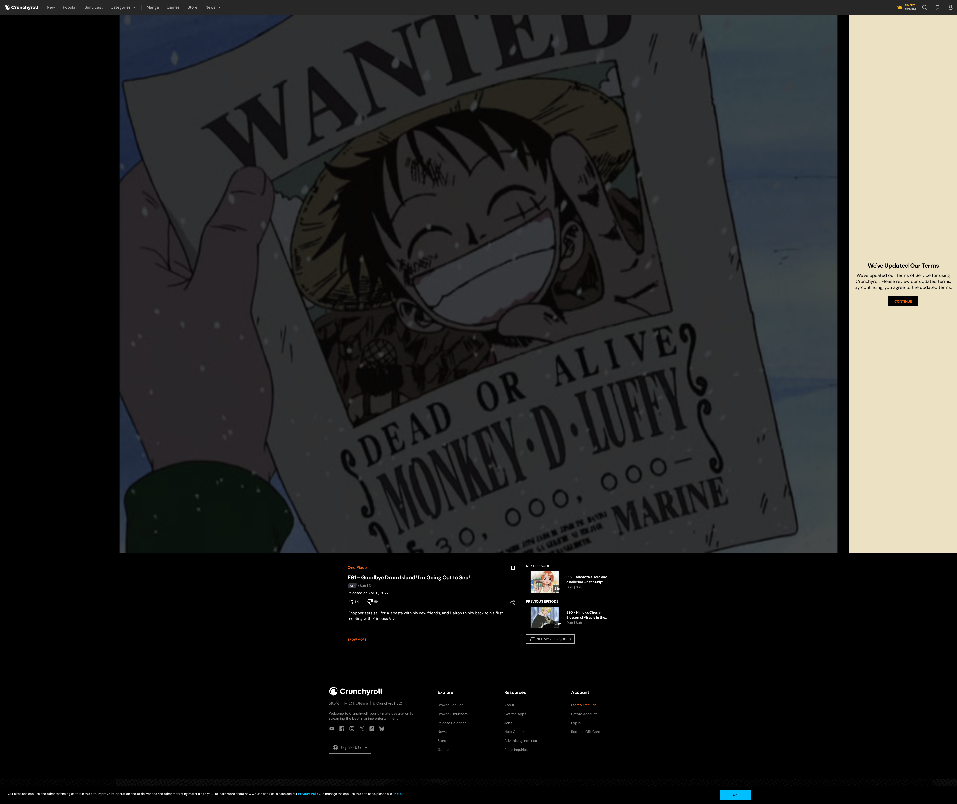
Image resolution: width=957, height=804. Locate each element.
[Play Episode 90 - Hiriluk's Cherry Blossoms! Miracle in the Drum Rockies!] (567, 617)
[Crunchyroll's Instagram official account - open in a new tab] (352, 729)
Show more (357, 640)
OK (735, 795)
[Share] (513, 602)
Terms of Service (913, 275)
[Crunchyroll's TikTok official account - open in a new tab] (372, 729)
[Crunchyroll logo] (21, 7)
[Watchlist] (937, 7)
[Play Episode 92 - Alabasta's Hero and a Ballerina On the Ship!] (567, 582)
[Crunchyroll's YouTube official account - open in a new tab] (332, 729)
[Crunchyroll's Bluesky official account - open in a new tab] (382, 729)
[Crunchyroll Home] (356, 691)
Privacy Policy (309, 794)
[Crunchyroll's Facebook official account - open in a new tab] (342, 729)
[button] (124, 7)
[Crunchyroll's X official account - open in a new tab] (362, 729)
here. (398, 794)
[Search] (924, 7)
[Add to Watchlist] (513, 568)
